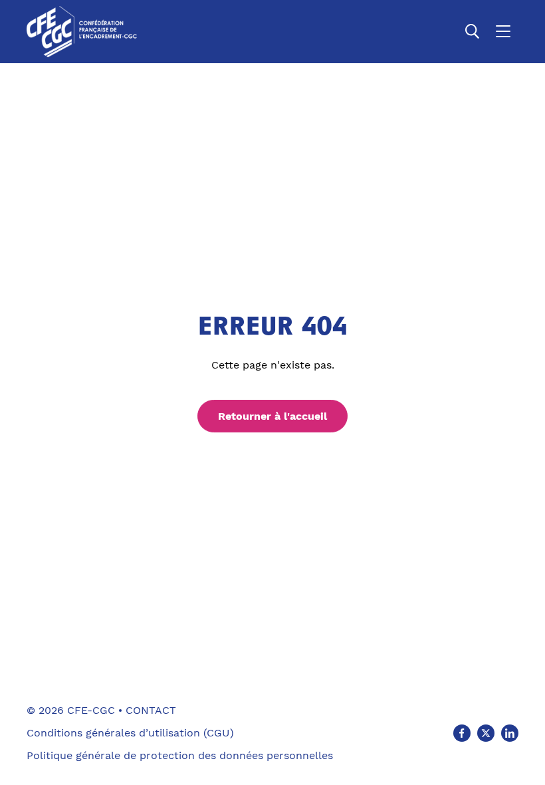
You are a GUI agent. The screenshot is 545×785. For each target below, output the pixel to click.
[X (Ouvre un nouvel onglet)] (485, 733)
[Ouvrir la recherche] (472, 31)
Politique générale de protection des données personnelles (180, 755)
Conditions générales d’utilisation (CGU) (130, 732)
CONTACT (151, 710)
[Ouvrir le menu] (503, 31)
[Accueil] (82, 31)
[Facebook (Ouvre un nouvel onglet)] (462, 733)
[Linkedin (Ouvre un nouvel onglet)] (509, 733)
